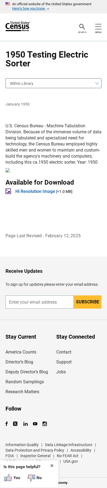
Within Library (21, 83)
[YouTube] (35, 424)
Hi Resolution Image (35, 191)
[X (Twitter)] (16, 424)
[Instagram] (44, 424)
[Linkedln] (25, 424)
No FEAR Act (67, 456)
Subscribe (87, 301)
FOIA (9, 456)
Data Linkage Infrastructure (68, 445)
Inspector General (35, 456)
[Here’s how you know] (53, 6)
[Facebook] (8, 424)
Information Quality (22, 445)
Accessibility (81, 450)
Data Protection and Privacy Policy (34, 450)
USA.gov (70, 461)
